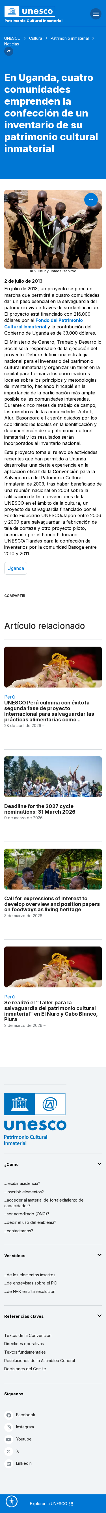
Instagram (25, 1426)
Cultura (35, 38)
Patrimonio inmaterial (70, 38)
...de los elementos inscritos (29, 1274)
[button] (8, 54)
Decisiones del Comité (25, 1368)
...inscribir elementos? (24, 1191)
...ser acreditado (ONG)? (26, 1213)
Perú (9, 697)
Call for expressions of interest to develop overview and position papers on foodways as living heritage (52, 904)
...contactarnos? (18, 1230)
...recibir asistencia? (22, 1183)
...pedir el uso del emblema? (30, 1222)
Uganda (15, 568)
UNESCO (12, 38)
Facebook (25, 1414)
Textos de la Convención (27, 1335)
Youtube (24, 1439)
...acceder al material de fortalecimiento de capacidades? (44, 1203)
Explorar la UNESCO (49, 1503)
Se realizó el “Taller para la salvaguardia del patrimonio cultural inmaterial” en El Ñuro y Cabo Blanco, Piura (51, 1011)
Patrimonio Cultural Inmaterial (33, 20)
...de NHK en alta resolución (29, 1291)
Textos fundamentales (25, 1352)
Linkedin (24, 1463)
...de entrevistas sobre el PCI (30, 1283)
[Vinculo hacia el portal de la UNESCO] (35, 11)
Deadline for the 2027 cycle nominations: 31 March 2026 (39, 809)
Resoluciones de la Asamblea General (39, 1360)
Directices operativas (24, 1343)
